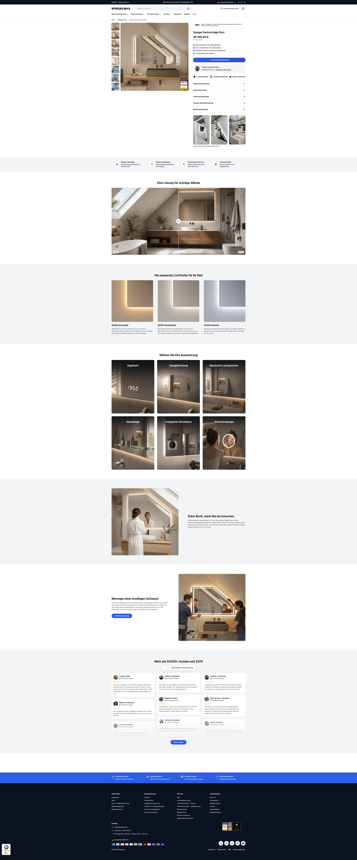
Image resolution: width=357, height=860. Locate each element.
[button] (219, 84)
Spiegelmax (121, 849)
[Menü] (9, 845)
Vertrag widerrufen (239, 849)
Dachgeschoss (122, 20)
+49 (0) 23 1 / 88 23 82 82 (122, 830)
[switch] (6, 853)
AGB (229, 849)
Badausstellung (123, 2)
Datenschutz (221, 849)
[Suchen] (188, 8)
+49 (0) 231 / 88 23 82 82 (223, 70)
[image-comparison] (178, 221)
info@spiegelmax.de (120, 827)
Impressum (211, 849)
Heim (113, 20)
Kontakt (114, 2)
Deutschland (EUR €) (227, 2)
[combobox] (163, 8)
